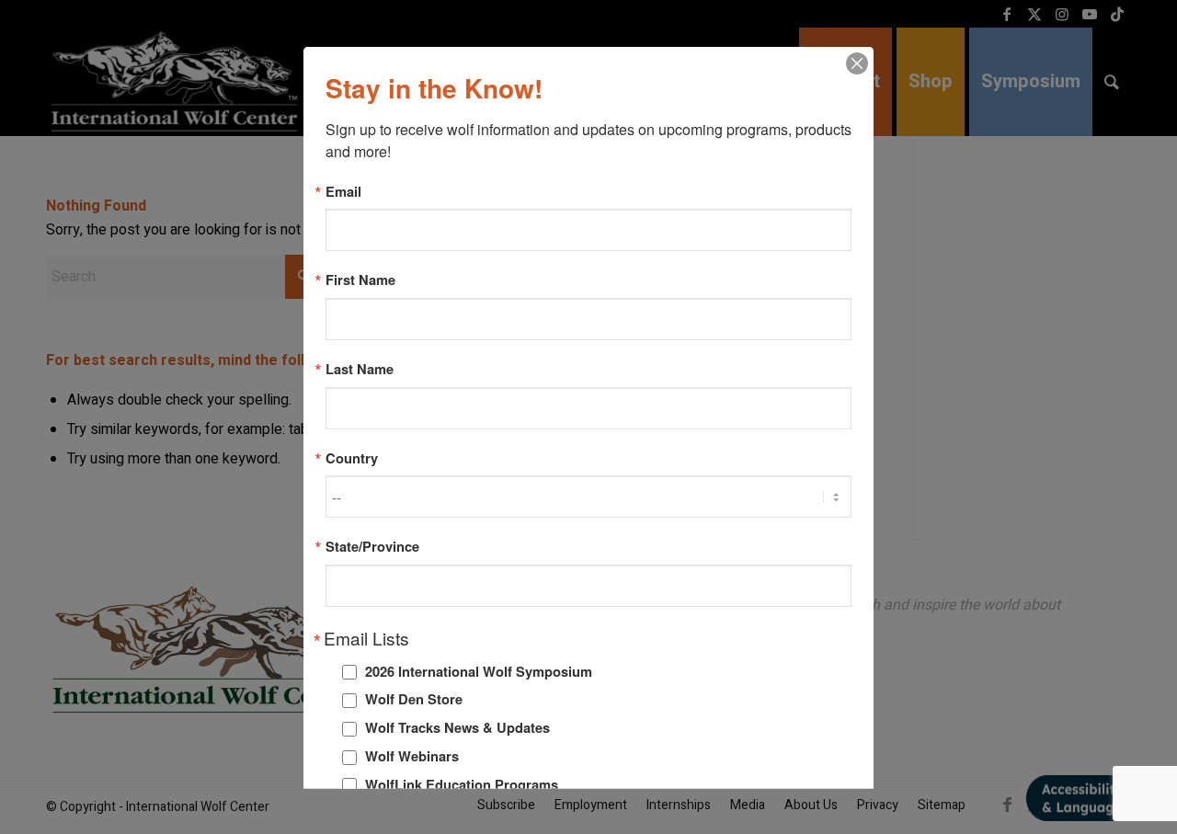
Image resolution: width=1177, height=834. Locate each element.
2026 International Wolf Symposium (478, 670)
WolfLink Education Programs (461, 783)
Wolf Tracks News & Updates (457, 727)
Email (343, 191)
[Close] (857, 62)
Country (352, 457)
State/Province (372, 547)
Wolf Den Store (414, 699)
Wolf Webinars (412, 756)
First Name (360, 280)
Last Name (360, 368)
